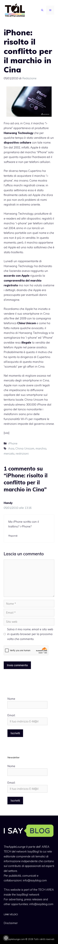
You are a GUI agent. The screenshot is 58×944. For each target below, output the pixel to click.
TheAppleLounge (14, 846)
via (6, 433)
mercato (9, 453)
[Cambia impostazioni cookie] (6, 938)
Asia (11, 448)
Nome (11, 698)
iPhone (12, 443)
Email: (11, 715)
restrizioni (22, 453)
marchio (41, 448)
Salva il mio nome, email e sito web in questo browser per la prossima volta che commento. (30, 634)
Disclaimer (11, 923)
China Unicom (24, 448)
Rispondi (12, 535)
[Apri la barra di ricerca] (42, 10)
